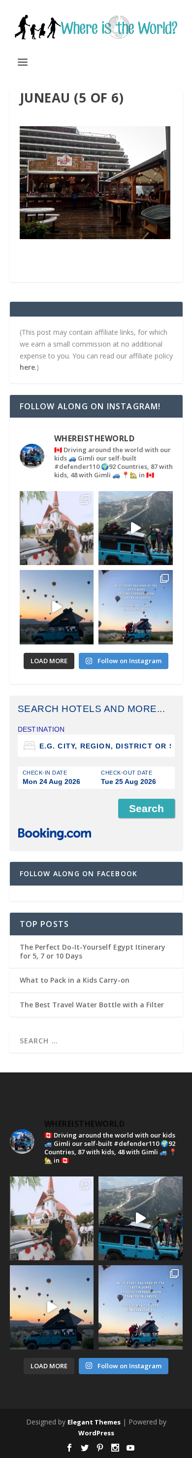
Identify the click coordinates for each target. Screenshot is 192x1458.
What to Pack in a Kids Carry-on (74, 980)
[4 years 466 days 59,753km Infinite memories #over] (57, 607)
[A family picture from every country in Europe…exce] (135, 528)
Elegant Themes (94, 1422)
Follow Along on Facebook (79, 873)
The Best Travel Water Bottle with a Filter (92, 1004)
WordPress (96, 1432)
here (27, 367)
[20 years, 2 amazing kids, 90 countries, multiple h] (57, 528)
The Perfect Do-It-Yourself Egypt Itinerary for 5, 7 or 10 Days (92, 951)
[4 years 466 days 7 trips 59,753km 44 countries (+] (135, 607)
